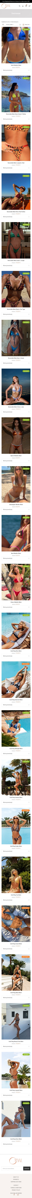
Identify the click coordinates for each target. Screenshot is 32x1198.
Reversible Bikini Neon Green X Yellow (16, 114)
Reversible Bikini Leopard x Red (16, 163)
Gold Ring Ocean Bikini (16, 944)
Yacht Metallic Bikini (16, 65)
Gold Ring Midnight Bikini (16, 748)
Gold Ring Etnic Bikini (16, 651)
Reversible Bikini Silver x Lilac (16, 407)
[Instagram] (18, 1195)
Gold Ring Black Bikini (16, 992)
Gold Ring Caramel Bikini (16, 797)
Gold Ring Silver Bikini (16, 1139)
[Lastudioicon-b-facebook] (14, 1195)
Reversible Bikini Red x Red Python (16, 211)
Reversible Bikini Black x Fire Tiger (16, 309)
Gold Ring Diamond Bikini (15, 699)
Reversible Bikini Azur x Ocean (16, 358)
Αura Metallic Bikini (16, 553)
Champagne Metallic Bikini (16, 504)
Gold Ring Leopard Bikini (16, 1090)
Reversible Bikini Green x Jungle (16, 260)
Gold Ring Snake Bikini (16, 846)
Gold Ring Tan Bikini (16, 895)
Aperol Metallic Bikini (16, 455)
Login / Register (23, 6)
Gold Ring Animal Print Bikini (16, 1041)
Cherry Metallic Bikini (16, 602)
